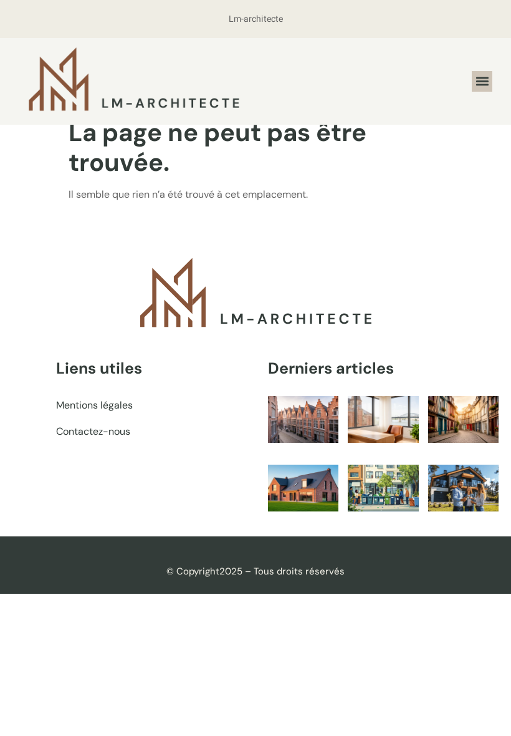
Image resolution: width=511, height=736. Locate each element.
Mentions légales (94, 405)
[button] (482, 81)
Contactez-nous (93, 431)
